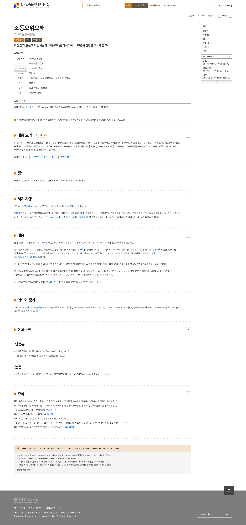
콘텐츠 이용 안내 (23, 470)
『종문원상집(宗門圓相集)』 (26, 257)
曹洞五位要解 (24, 34)
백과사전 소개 (19, 508)
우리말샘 (110, 401)
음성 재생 (39, 135)
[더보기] (216, 81)
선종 (20, 242)
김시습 (25, 157)
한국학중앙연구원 (26, 500)
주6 (118, 242)
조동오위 (65, 157)
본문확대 (219, 16)
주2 (172, 249)
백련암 (68, 206)
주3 (81, 249)
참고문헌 (205, 47)
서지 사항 (205, 35)
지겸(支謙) (151, 253)
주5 (44, 274)
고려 (47, 307)
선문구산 (36, 157)
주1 (158, 249)
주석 (204, 51)
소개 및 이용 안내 (223, 5)
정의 (204, 31)
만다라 (92, 264)
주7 (43, 242)
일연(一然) (37, 307)
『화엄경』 (50, 281)
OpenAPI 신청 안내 (53, 508)
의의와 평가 (206, 43)
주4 (49, 271)
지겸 (29, 307)
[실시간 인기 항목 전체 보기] (159, 5)
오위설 (54, 157)
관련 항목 (208, 56)
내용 (204, 39)
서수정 (30, 107)
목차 (204, 26)
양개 (46, 157)
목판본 (27, 206)
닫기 (188, 135)
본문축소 (230, 16)
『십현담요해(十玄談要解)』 (77, 217)
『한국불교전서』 (20, 213)
